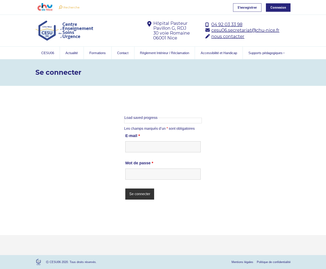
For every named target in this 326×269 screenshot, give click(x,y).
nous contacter (227, 36)
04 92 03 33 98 (226, 24)
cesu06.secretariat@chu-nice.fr (245, 30)
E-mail (132, 136)
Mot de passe (139, 163)
